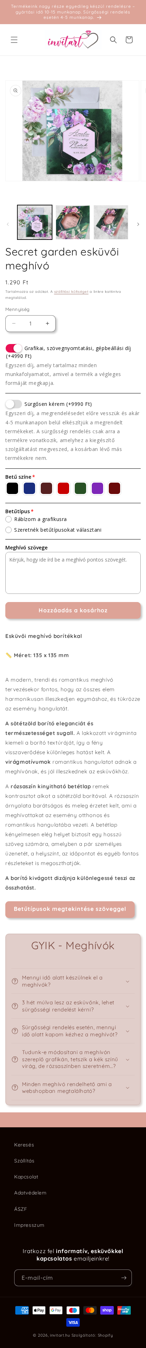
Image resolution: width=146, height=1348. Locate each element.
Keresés (24, 1145)
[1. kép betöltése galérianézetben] (34, 222)
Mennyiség (17, 309)
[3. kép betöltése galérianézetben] (111, 222)
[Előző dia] (8, 224)
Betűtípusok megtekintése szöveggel (70, 908)
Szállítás (24, 1161)
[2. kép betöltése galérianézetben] (73, 222)
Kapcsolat (26, 1177)
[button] (14, 40)
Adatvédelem (30, 1192)
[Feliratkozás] (123, 1277)
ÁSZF (20, 1209)
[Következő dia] (138, 224)
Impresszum (29, 1225)
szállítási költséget (71, 291)
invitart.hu (60, 1335)
